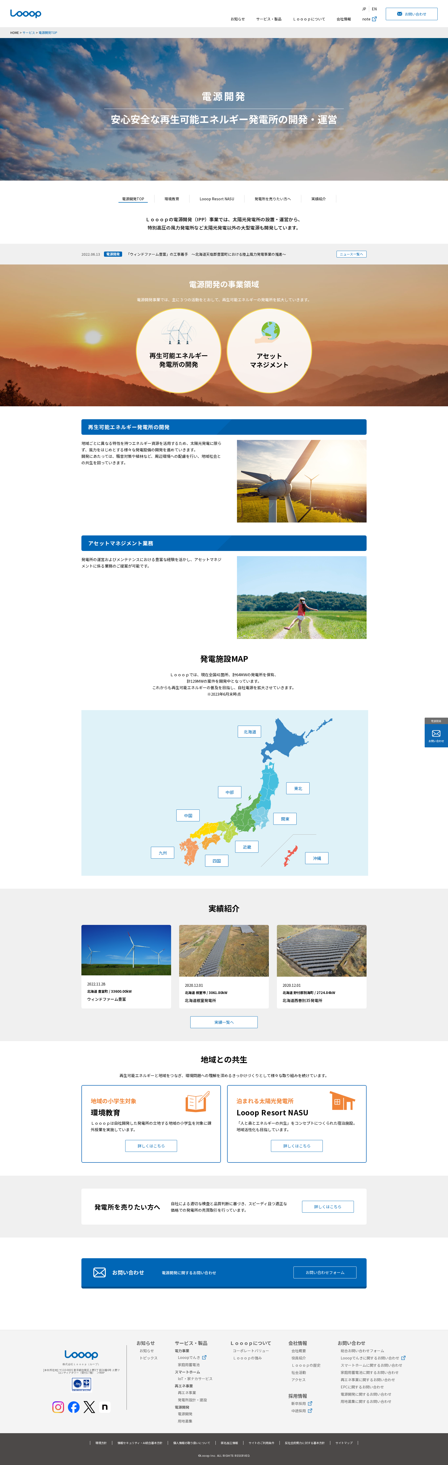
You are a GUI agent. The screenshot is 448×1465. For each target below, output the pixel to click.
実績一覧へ (224, 1022)
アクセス (298, 1379)
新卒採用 (298, 1403)
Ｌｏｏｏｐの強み (247, 1357)
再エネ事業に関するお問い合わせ (368, 1379)
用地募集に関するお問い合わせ (366, 1401)
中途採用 (298, 1410)
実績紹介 (318, 198)
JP (364, 8)
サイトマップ (344, 1443)
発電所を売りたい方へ (273, 198)
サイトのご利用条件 (261, 1443)
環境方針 (101, 1443)
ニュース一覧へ (351, 254)
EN (374, 8)
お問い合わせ (415, 14)
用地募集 (185, 1421)
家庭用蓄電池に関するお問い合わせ (370, 1372)
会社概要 (298, 1350)
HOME (14, 32)
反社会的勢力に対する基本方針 (305, 1443)
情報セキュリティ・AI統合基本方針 (140, 1443)
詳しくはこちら (151, 1146)
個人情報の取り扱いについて (191, 1443)
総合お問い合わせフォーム (362, 1350)
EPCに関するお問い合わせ (362, 1386)
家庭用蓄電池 (189, 1364)
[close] (356, 24)
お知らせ (237, 18)
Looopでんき (189, 1357)
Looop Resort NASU (217, 198)
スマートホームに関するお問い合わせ (371, 1365)
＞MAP (100, 1372)
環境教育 (172, 198)
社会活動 (298, 1372)
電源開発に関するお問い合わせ (366, 1394)
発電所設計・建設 (192, 1399)
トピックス (148, 1357)
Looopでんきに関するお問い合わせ (370, 1357)
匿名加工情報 (229, 1443)
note (366, 18)
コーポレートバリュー (251, 1350)
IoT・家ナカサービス (195, 1378)
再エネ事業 (187, 1392)
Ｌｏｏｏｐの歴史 (305, 1365)
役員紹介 (298, 1357)
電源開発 (185, 1413)
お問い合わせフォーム (325, 1272)
